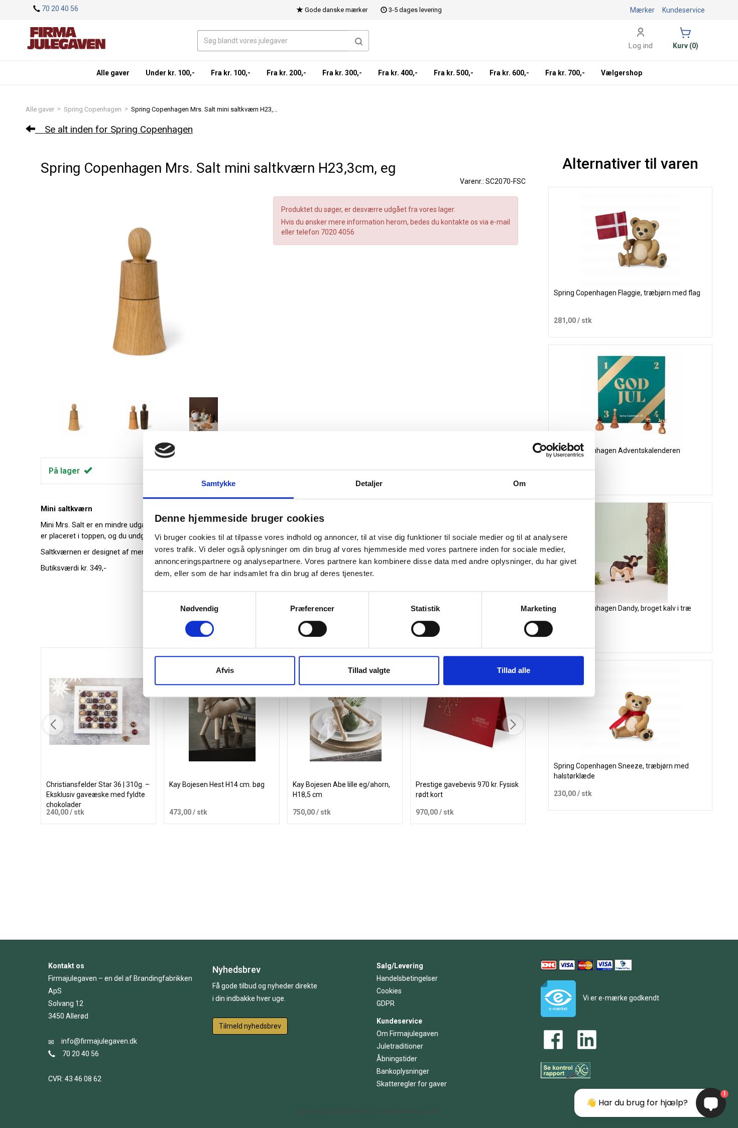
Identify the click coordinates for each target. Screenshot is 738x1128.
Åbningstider (397, 1059)
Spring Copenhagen (92, 109)
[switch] (312, 629)
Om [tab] (519, 483)
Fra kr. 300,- (342, 73)
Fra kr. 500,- (453, 73)
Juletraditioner (400, 1046)
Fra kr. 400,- (398, 73)
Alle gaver (40, 109)
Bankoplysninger (403, 1071)
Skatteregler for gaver (412, 1084)
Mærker (642, 10)
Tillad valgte (369, 670)
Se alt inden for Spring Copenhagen (114, 129)
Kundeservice (683, 10)
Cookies (389, 991)
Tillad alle (513, 670)
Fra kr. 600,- (509, 73)
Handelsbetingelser (407, 978)
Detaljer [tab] (369, 483)
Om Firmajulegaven (407, 1034)
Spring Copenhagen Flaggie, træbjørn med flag (627, 293)
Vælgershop (621, 73)
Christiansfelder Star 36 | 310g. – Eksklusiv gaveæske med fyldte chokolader (98, 794)
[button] (359, 40)
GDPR (386, 1003)
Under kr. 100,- (170, 73)
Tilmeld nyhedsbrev (250, 1026)
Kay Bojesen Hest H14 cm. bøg (217, 784)
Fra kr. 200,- (286, 73)
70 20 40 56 (60, 9)
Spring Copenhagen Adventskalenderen (617, 450)
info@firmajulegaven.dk (99, 1041)
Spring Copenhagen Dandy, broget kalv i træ (622, 608)
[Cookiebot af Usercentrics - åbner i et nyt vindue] (540, 450)
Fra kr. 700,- (565, 73)
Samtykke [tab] (218, 483)
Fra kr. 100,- (231, 73)
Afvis (225, 670)
